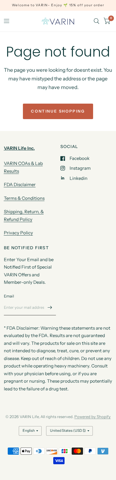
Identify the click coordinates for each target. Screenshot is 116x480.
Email (9, 296)
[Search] (96, 21)
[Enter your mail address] (50, 307)
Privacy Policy (18, 233)
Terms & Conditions (24, 198)
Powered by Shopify (92, 416)
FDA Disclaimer (20, 184)
